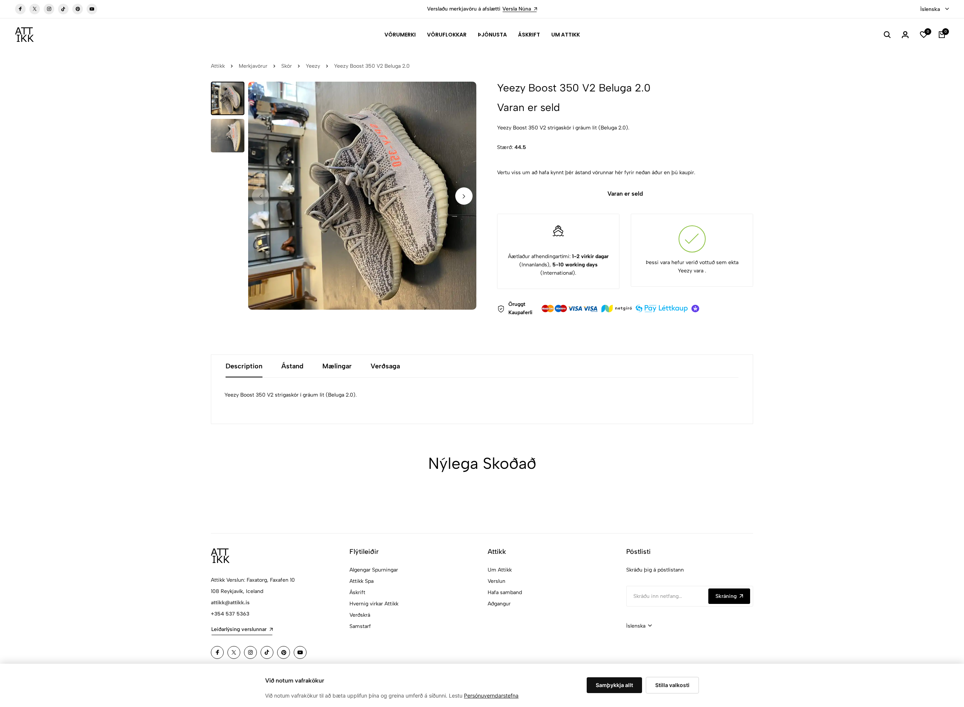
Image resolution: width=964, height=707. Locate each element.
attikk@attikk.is (230, 602)
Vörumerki (400, 34)
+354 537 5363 (230, 614)
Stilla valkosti (672, 685)
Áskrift (529, 34)
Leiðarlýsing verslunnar (239, 629)
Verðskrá (359, 615)
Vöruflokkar (447, 34)
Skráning (726, 596)
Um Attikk (565, 34)
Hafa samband (505, 592)
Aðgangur (499, 604)
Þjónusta (492, 34)
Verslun (496, 581)
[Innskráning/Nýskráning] (905, 34)
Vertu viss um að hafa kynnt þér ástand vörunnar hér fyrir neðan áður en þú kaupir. (596, 172)
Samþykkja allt (614, 685)
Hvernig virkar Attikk (373, 604)
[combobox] (934, 9)
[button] (464, 196)
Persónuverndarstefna (491, 695)
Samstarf (360, 626)
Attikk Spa (361, 581)
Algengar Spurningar (373, 570)
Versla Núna (516, 9)
